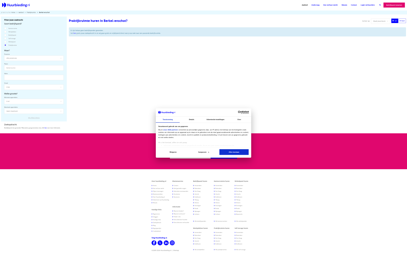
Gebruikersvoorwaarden (181, 191)
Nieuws (344, 5)
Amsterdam (197, 185)
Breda (196, 208)
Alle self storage (241, 250)
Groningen (197, 205)
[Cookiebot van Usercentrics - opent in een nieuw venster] (239, 112)
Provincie (7, 54)
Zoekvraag (315, 5)
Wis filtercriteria (34, 118)
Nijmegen (197, 211)
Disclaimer (177, 194)
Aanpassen (202, 152)
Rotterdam (197, 188)
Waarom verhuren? (179, 214)
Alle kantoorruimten (221, 221)
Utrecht (196, 194)
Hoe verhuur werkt (330, 5)
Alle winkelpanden (241, 221)
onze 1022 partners (170, 130)
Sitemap (176, 250)
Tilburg (196, 200)
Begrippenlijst (157, 228)
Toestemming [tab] (168, 119)
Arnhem (196, 214)
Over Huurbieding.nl (159, 197)
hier (45, 128)
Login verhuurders (368, 5)
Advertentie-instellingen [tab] (215, 119)
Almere (196, 203)
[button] (34, 58)
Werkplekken (12, 32)
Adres (6, 73)
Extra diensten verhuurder (181, 222)
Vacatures (177, 197)
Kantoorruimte (12, 28)
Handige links (157, 220)
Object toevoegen (158, 191)
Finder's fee (177, 217)
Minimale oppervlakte (10, 97)
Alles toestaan (234, 152)
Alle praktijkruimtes (221, 250)
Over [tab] (239, 119)
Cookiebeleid (157, 231)
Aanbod (305, 5)
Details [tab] (191, 119)
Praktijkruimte (31, 12)
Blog (154, 225)
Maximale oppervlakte (11, 107)
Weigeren (173, 152)
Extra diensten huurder (180, 219)
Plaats (6, 64)
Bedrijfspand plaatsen (394, 5)
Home (13, 12)
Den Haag (197, 191)
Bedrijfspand (12, 35)
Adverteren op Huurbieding (161, 200)
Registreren (156, 214)
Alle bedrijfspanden (200, 221)
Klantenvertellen (158, 194)
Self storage (12, 38)
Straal (6, 83)
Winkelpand (11, 42)
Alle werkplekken (199, 250)
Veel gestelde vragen (180, 188)
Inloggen (155, 217)
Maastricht (239, 214)
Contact (354, 5)
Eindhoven (197, 197)
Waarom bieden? (179, 211)
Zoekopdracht (157, 222)
